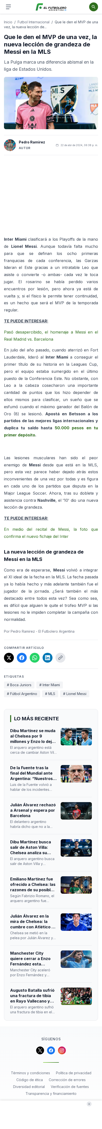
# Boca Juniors (19, 685)
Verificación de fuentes (70, 1087)
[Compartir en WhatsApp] (35, 658)
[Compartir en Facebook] (22, 658)
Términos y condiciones (30, 1073)
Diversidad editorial (29, 1087)
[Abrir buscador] (93, 6)
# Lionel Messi (74, 694)
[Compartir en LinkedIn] (47, 658)
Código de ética (29, 1080)
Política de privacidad (73, 1073)
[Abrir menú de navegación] (8, 6)
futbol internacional (34, 22)
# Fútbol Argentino (22, 694)
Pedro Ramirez (32, 142)
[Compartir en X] (9, 658)
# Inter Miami (49, 685)
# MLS (50, 694)
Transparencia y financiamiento (51, 1093)
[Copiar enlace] (60, 658)
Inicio (8, 22)
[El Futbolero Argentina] (51, 7)
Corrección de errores (67, 1080)
